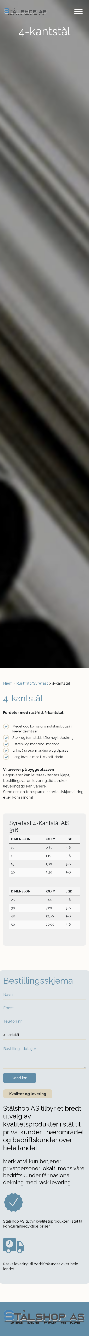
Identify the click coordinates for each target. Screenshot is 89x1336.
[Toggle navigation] (78, 12)
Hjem (7, 683)
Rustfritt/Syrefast (32, 683)
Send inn (19, 1078)
